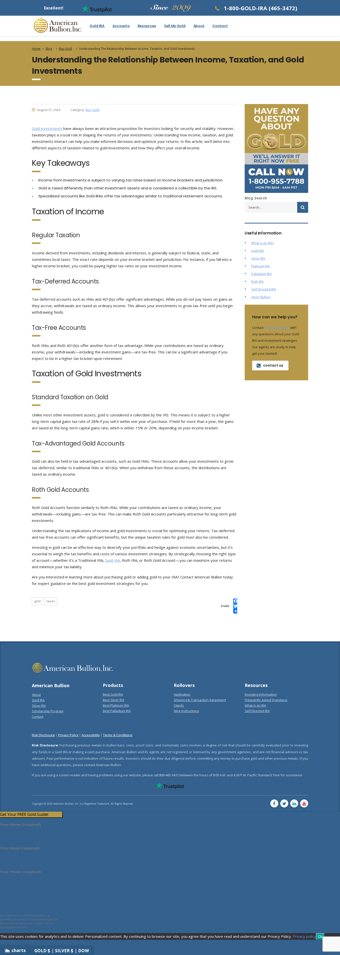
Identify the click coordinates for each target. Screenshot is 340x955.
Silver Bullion (261, 297)
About (199, 25)
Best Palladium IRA (117, 711)
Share (225, 606)
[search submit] (302, 207)
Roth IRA (257, 281)
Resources (147, 25)
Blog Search (256, 197)
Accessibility (91, 735)
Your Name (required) (20, 824)
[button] (31, 814)
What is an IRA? (262, 243)
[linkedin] (294, 803)
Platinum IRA (260, 266)
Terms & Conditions (117, 735)
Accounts (121, 25)
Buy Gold (92, 110)
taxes (51, 601)
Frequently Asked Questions (266, 700)
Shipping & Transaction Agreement (200, 700)
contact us (273, 365)
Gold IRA (97, 25)
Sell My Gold (174, 25)
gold (37, 601)
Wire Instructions (186, 711)
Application (182, 694)
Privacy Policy (68, 735)
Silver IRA (258, 258)
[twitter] (284, 803)
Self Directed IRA (263, 289)
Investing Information (261, 694)
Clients (179, 705)
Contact (219, 25)
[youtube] (304, 803)
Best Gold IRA (113, 694)
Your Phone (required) (21, 871)
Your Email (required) (20, 847)
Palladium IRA (261, 274)
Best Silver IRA (113, 700)
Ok (320, 936)
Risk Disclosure (43, 735)
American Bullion (276, 327)
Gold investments (47, 128)
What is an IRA (255, 705)
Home (36, 49)
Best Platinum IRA (116, 705)
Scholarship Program (47, 711)
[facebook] (274, 803)
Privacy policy (304, 936)
